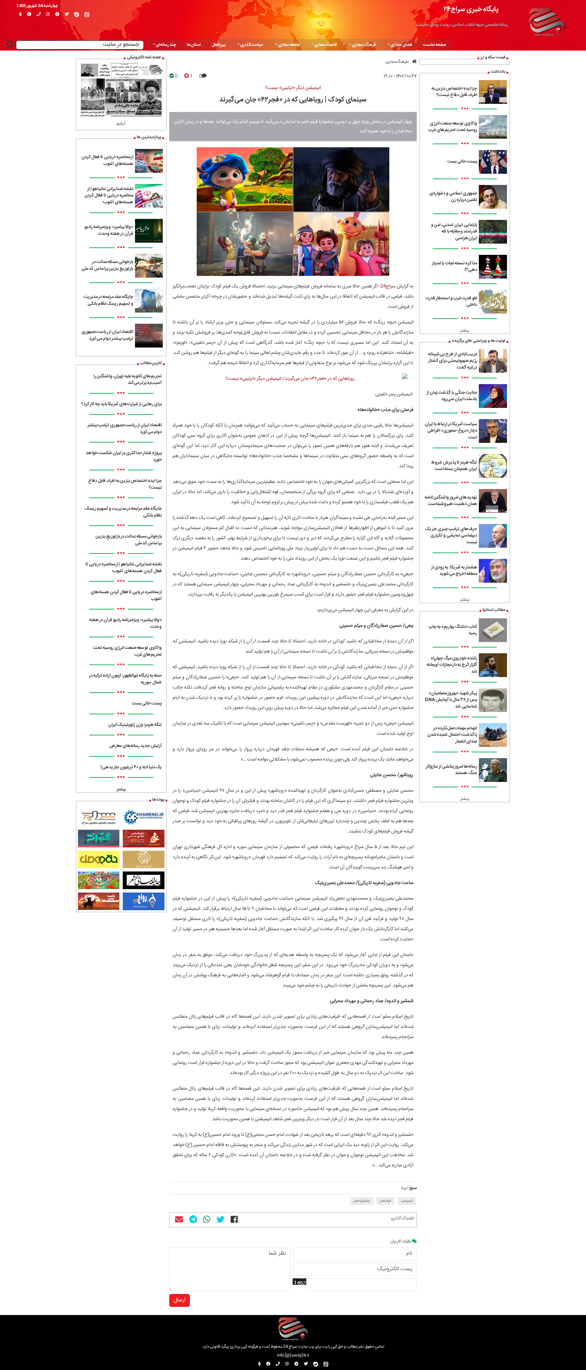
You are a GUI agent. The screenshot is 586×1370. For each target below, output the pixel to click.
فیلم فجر (385, 1201)
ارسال (179, 1300)
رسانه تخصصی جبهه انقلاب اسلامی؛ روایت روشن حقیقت (462, 25)
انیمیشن (407, 1201)
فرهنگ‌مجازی (397, 62)
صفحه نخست (434, 44)
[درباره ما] (29, 14)
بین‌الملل (219, 44)
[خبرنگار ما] (20, 14)
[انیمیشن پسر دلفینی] (293, 379)
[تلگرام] (57, 14)
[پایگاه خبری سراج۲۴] (547, 21)
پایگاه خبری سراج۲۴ (471, 9)
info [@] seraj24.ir (293, 1355)
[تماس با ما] (38, 14)
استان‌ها (194, 44)
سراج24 (387, 286)
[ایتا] (87, 14)
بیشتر (464, 330)
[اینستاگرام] (48, 14)
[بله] (77, 14)
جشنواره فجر (361, 1201)
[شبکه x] (67, 14)
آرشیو (121, 123)
